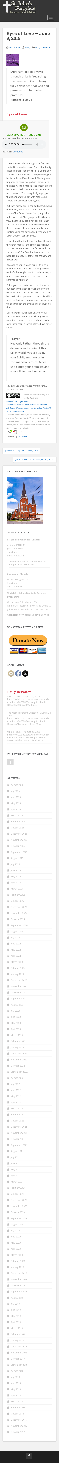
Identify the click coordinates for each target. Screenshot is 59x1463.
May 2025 (16, 876)
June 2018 (16, 1383)
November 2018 (19, 1352)
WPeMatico (23, 436)
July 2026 (15, 790)
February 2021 (18, 1187)
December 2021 (19, 1126)
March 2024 (17, 961)
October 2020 (18, 1212)
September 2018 (19, 1364)
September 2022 (19, 1071)
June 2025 (16, 870)
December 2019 (19, 1273)
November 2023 (19, 986)
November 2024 (19, 913)
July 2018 (15, 1377)
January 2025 (17, 900)
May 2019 (16, 1315)
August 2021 (17, 1151)
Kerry (27, 47)
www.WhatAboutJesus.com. (18, 401)
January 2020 (17, 1267)
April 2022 (16, 1102)
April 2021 (16, 1175)
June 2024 (16, 943)
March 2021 (17, 1181)
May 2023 (16, 1022)
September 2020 (19, 1218)
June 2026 (16, 797)
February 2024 (18, 968)
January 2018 (17, 1413)
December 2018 (19, 1346)
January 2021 (17, 1193)
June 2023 (16, 1016)
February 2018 (18, 1407)
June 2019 (16, 1309)
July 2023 (15, 1010)
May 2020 (16, 1242)
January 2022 (17, 1120)
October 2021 (18, 1138)
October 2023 (18, 992)
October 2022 (18, 1065)
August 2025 (17, 858)
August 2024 (17, 931)
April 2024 (16, 955)
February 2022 (18, 1114)
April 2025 (16, 882)
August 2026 (17, 784)
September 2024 (19, 925)
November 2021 (19, 1132)
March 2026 (17, 815)
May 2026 (16, 803)
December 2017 (19, 1419)
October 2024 (18, 919)
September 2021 (19, 1145)
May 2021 (16, 1169)
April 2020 (16, 1248)
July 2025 (15, 864)
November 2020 (19, 1206)
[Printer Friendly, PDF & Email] (15, 431)
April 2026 (16, 809)
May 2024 (16, 949)
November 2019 (19, 1279)
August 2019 (17, 1297)
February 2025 (18, 894)
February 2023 (18, 1041)
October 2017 (18, 1431)
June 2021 (16, 1163)
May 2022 (16, 1096)
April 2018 (16, 1395)
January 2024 (17, 974)
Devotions (17, 151)
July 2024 (15, 937)
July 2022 (15, 1083)
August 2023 (17, 1004)
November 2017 (19, 1425)
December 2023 (19, 980)
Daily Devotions (42, 47)
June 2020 (16, 1236)
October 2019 (18, 1285)
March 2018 (17, 1401)
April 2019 (16, 1322)
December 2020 (19, 1199)
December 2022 (19, 1053)
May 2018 (16, 1389)
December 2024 (19, 906)
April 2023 (16, 1029)
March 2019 (17, 1328)
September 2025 (19, 852)
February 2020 (18, 1261)
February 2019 (18, 1334)
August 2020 (17, 1224)
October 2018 (18, 1358)
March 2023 (17, 1035)
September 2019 (19, 1291)
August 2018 (17, 1370)
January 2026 (17, 827)
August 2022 (17, 1077)
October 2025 (18, 845)
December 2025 (19, 833)
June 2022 (16, 1090)
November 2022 (19, 1059)
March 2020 (17, 1254)
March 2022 (17, 1108)
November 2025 (19, 839)
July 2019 (15, 1303)
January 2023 (17, 1047)
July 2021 (15, 1157)
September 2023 (19, 998)
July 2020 (15, 1230)
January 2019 (17, 1340)
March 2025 (17, 888)
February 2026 (18, 821)
